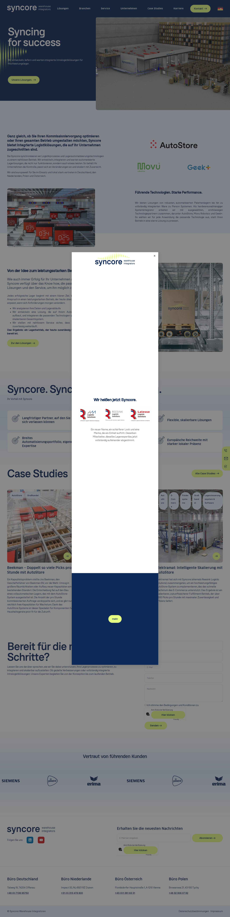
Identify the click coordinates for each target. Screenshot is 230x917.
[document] (115, 458)
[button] (155, 256)
